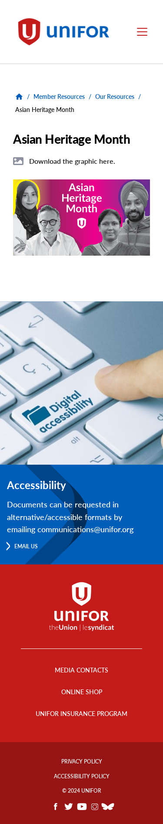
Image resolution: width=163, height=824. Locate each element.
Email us (26, 546)
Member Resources (59, 96)
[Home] (67, 32)
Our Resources (114, 96)
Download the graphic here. (72, 161)
